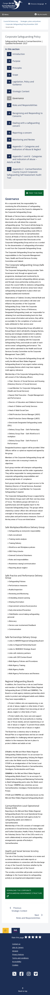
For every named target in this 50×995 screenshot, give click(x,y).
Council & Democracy (10, 21)
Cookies (15, 965)
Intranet (15, 951)
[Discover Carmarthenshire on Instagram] (29, 973)
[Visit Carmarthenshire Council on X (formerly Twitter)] (15, 973)
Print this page (35, 193)
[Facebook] (22, 973)
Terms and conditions (20, 958)
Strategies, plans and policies (30, 21)
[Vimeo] (36, 973)
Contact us (16, 944)
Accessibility (16, 961)
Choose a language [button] (37, 4)
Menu (6, 14)
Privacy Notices (18, 954)
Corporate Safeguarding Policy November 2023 (22, 24)
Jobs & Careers (17, 947)
